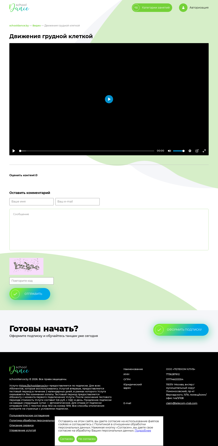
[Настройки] (190, 151)
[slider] (86, 151)
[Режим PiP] (197, 151)
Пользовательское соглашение (29, 415)
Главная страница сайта (19, 370)
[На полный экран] (204, 151)
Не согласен (87, 439)
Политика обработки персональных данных (37, 420)
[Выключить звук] (169, 151)
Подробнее (143, 430)
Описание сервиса (21, 425)
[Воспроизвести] (14, 151)
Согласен (66, 439)
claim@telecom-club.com (181, 403)
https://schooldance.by (34, 385)
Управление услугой (22, 430)
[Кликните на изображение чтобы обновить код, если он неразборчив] (109, 267)
